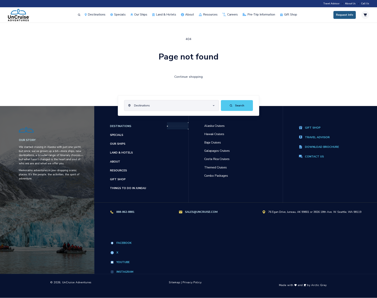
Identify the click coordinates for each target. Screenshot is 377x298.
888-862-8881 (125, 212)
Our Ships (140, 15)
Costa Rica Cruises (217, 159)
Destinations (96, 15)
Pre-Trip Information (261, 15)
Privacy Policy (192, 282)
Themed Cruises (215, 167)
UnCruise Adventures (77, 282)
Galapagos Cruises (217, 151)
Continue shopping (188, 77)
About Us (350, 3)
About (189, 15)
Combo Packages (216, 176)
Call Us (365, 3)
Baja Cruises (212, 142)
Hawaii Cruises (214, 134)
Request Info (344, 15)
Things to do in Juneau (128, 188)
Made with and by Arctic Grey (303, 285)
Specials (116, 135)
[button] (79, 14)
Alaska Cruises (214, 126)
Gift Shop (290, 15)
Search (239, 105)
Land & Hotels (166, 15)
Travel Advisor (331, 3)
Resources (210, 15)
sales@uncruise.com (201, 212)
